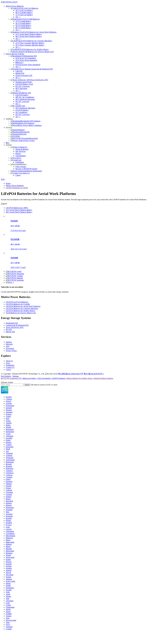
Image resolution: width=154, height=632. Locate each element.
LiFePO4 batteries (58, 378)
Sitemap (16, 376)
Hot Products (6, 376)
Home (8, 183)
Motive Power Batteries (15, 186)
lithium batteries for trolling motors (79, 378)
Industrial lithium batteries (103, 378)
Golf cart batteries (44, 378)
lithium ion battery (29, 378)
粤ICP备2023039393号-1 (94, 374)
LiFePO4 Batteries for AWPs (17, 188)
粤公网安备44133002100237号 (70, 374)
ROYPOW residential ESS (11, 378)
